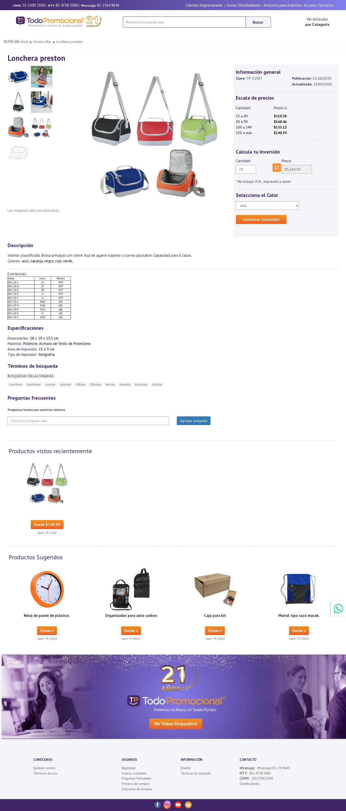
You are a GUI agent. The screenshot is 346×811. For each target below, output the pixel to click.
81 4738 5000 (67, 5)
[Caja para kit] (215, 589)
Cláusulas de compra (137, 789)
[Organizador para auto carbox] (131, 589)
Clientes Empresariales (204, 5)
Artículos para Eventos (282, 5)
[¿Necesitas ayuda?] (338, 608)
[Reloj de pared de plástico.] (47, 589)
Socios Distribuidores (243, 5)
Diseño (186, 768)
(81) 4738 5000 (260, 773)
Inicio (24, 41)
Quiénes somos (44, 768)
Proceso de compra (135, 784)
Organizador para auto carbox (131, 615)
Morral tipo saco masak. (299, 615)
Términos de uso (45, 773)
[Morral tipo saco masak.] (299, 589)
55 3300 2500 (34, 5)
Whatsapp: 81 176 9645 (273, 768)
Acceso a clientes (134, 773)
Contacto (326, 5)
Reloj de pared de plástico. (47, 615)
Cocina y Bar (42, 41)
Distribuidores (249, 784)
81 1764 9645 (108, 5)
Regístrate (129, 768)
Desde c (47, 630)
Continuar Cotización (261, 219)
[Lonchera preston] (47, 483)
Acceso (310, 5)
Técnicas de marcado (196, 773)
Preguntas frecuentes (136, 778)
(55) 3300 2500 (262, 778)
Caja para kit (215, 615)
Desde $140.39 (47, 524)
